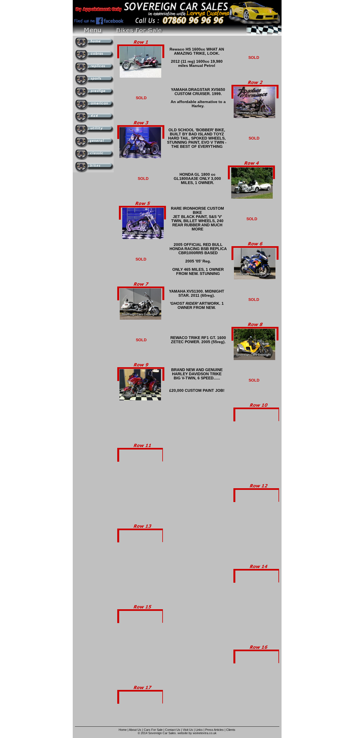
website (183, 733)
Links (199, 729)
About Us (135, 729)
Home (123, 729)
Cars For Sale (153, 729)
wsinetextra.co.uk (205, 733)
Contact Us (172, 729)
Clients (230, 729)
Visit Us (188, 729)
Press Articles (214, 729)
